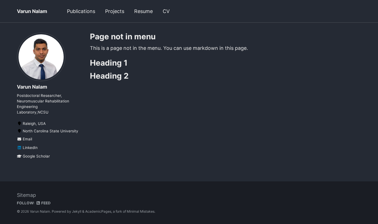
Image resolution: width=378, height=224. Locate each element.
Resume (143, 11)
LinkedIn (30, 147)
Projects (114, 11)
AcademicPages (98, 211)
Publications (81, 11)
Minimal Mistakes (140, 211)
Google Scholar (36, 156)
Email (27, 139)
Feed (45, 203)
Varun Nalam (32, 11)
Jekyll (76, 211)
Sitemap (26, 195)
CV (166, 11)
